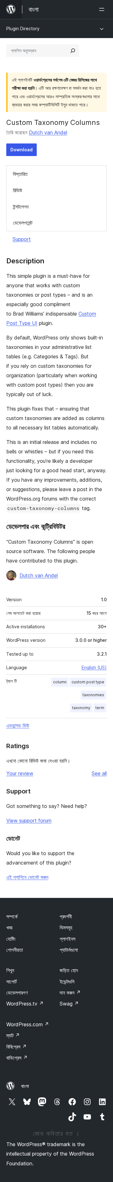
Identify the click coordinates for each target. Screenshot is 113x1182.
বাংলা (25, 1086)
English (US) (94, 667)
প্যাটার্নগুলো (69, 950)
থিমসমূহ (66, 927)
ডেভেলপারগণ (17, 992)
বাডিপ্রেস (17, 1058)
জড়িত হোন (69, 970)
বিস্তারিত (20, 174)
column (60, 682)
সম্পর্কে (12, 916)
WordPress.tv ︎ (25, 1003)
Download (21, 149)
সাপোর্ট (11, 981)
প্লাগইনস (67, 939)
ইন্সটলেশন (21, 207)
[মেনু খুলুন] (103, 9)
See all (99, 773)
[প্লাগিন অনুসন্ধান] (73, 50)
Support (22, 239)
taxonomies (93, 694)
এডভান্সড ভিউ (17, 725)
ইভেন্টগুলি (67, 981)
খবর (9, 927)
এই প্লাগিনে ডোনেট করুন (27, 877)
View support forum (28, 820)
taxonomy (81, 707)
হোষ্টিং (11, 939)
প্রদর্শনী (66, 916)
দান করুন (70, 992)
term (99, 707)
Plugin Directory (23, 28)
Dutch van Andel (48, 132)
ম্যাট (13, 1035)
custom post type (88, 682)
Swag (69, 1003)
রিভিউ (17, 190)
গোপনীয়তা (14, 950)
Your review (19, 773)
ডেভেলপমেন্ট (22, 223)
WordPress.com (27, 1024)
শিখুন (10, 970)
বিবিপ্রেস (16, 1047)
